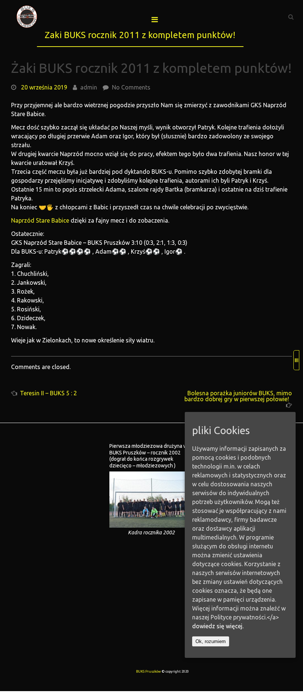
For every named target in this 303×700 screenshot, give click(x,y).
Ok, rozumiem (210, 641)
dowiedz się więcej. (218, 626)
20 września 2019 (44, 87)
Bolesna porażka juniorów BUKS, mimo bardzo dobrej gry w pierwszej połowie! (238, 396)
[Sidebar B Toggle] (296, 360)
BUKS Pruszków (148, 671)
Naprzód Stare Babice (40, 220)
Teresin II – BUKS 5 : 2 (48, 393)
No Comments (131, 87)
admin (88, 87)
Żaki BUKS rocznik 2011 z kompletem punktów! (151, 67)
